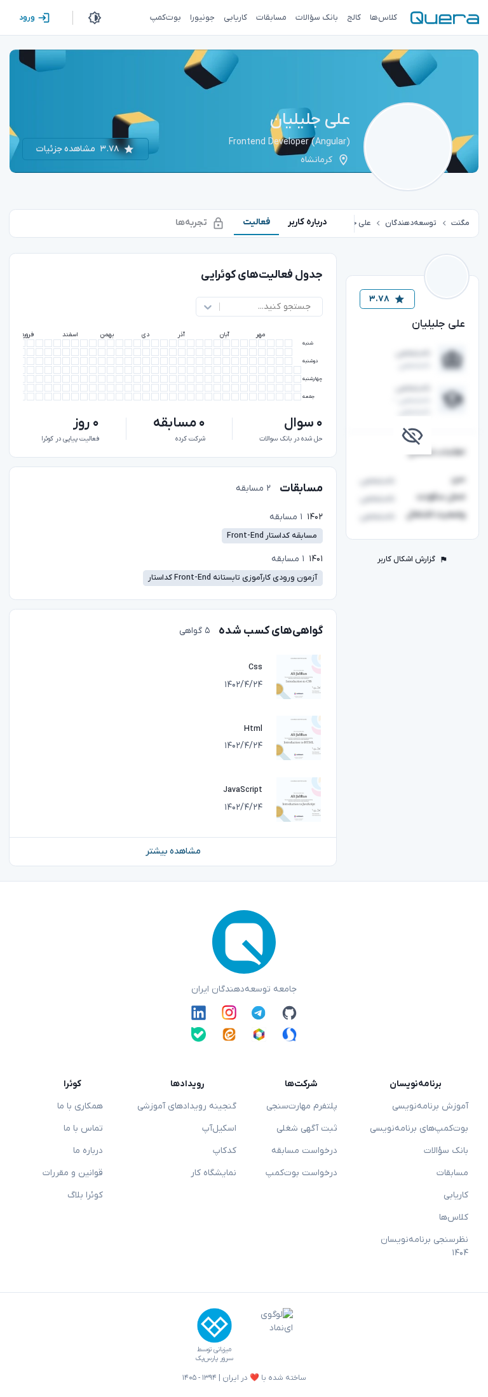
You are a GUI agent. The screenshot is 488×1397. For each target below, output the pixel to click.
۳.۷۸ (379, 299)
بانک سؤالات (446, 1151)
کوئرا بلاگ (85, 1195)
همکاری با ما (80, 1106)
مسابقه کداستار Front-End (272, 536)
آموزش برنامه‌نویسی (430, 1106)
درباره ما (88, 1151)
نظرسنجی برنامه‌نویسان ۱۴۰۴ (424, 1246)
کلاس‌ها (453, 1217)
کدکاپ (224, 1151)
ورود (27, 18)
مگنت (460, 223)
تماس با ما (83, 1128)
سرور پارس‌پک (214, 1358)
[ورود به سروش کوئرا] (289, 1034)
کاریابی (456, 1195)
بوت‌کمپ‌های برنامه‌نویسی (419, 1128)
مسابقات (452, 1173)
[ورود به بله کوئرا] (198, 1034)
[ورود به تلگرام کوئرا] (259, 1012)
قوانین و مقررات (73, 1173)
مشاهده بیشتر (173, 851)
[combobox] (309, 306)
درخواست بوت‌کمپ (301, 1173)
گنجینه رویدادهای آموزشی (186, 1106)
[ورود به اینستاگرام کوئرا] (229, 1012)
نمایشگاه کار (213, 1173)
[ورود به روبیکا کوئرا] (259, 1034)
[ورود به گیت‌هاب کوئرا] (289, 1012)
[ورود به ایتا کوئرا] (229, 1034)
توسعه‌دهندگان (411, 223)
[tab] (307, 222)
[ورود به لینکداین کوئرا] (198, 1012)
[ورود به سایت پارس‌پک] (214, 1325)
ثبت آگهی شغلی (306, 1128)
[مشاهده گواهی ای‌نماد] (267, 1335)
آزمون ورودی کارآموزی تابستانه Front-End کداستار (232, 578)
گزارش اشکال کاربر (406, 559)
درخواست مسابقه (304, 1151)
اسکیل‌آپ (219, 1128)
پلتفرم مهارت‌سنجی (301, 1106)
